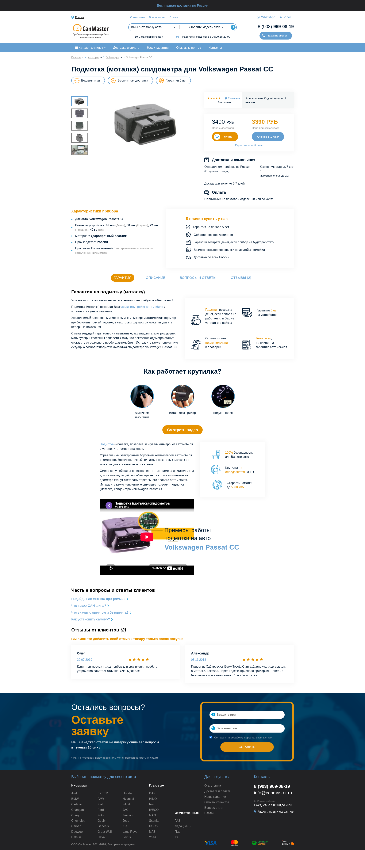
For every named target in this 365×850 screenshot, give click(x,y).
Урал (152, 837)
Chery (75, 815)
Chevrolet (77, 820)
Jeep (126, 820)
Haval (102, 837)
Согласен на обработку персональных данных (242, 737)
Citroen (76, 826)
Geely (102, 820)
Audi (74, 793)
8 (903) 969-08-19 (272, 786)
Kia (125, 826)
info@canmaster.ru (273, 792)
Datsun (76, 837)
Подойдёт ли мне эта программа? (98, 599)
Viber (286, 17)
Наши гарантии (158, 47)
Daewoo (77, 831)
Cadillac (77, 804)
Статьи (174, 17)
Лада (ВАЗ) (182, 826)
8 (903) (276, 26)
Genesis (103, 826)
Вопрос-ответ (157, 17)
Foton (101, 815)
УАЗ (177, 837)
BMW (75, 798)
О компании (137, 17)
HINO (153, 798)
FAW (101, 798)
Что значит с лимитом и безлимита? (100, 612)
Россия (79, 17)
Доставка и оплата (126, 47)
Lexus (127, 837)
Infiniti (127, 804)
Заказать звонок (277, 35)
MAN (152, 815)
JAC (126, 809)
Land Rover (130, 831)
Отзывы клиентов (188, 47)
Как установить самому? (91, 619)
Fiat (100, 804)
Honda (127, 793)
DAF (152, 793)
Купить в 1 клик (268, 136)
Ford (101, 809)
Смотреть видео (182, 430)
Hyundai (128, 798)
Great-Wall (105, 831)
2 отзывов (233, 98)
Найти (233, 27)
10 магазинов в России (149, 36)
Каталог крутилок (91, 47)
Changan (77, 809)
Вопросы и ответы (198, 278)
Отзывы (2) (241, 278)
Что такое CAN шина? (89, 606)
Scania (154, 820)
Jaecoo (128, 815)
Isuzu (152, 804)
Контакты (215, 47)
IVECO (154, 809)
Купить (228, 136)
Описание (155, 278)
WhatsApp (267, 17)
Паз (177, 831)
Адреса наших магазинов (275, 811)
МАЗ (152, 831)
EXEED (103, 793)
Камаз (153, 826)
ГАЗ (177, 820)
